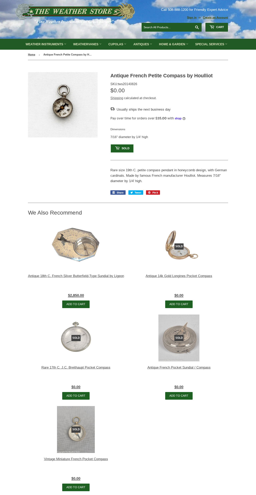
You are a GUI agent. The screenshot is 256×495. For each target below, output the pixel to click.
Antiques (141, 44)
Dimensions (117, 129)
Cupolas (116, 44)
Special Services (210, 44)
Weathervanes (86, 44)
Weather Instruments (45, 44)
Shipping (116, 98)
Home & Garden (172, 44)
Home (31, 54)
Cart (219, 27)
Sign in (192, 17)
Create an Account (215, 17)
